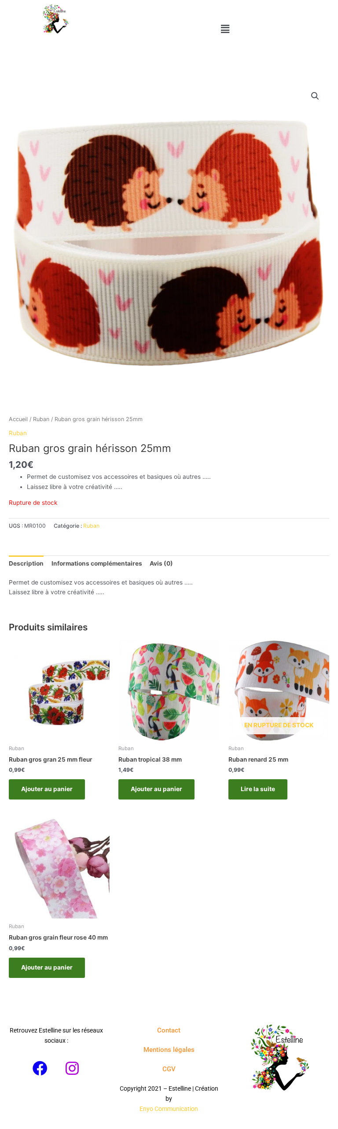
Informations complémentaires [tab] (96, 563)
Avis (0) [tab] (161, 563)
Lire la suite (258, 788)
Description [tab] (26, 563)
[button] (225, 29)
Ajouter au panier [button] (47, 788)
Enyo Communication (169, 1108)
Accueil (18, 419)
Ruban (41, 419)
